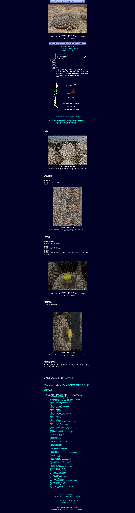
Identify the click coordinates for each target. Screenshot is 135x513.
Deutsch (70, 48)
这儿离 (67, 378)
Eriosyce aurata (54, 437)
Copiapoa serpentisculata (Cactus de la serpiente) (64, 421)
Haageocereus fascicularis (57, 469)
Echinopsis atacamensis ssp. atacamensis (61, 431)
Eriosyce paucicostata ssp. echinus (59, 450)
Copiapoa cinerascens (56, 403)
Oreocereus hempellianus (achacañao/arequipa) (63, 485)
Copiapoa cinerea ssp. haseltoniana (60, 406)
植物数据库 (62, 495)
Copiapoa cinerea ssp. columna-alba (60, 405)
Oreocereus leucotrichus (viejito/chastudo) (61, 486)
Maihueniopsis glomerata (57, 478)
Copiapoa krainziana (55, 417)
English (59, 48)
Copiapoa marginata (55, 420)
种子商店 (76, 495)
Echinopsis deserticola (56, 435)
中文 (72, 50)
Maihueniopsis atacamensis (57, 473)
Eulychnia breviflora (55, 465)
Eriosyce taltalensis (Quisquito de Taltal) (61, 461)
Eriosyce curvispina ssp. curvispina (59, 440)
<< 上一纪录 (64, 496)
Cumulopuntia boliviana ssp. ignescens (61, 427)
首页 (57, 495)
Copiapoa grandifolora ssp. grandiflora (60, 413)
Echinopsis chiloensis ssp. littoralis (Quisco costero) (64, 433)
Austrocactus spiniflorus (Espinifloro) (60, 398)
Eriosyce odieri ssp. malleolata (58, 448)
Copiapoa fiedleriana (55, 412)
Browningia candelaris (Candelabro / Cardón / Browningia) (66, 399)
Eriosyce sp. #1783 (55, 455)
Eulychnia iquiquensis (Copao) (58, 468)
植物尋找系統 (70, 495)
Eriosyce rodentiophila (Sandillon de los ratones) (63, 452)
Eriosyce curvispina (55, 438)
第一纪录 (57, 496)
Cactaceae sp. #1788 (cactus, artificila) (60, 400)
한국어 (63, 50)
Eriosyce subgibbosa (55, 458)
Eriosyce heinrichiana (56, 445)
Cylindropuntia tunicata (56, 430)
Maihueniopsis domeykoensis (58, 476)
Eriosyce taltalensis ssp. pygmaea (59, 462)
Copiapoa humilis (55, 416)
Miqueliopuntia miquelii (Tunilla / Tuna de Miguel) (63, 480)
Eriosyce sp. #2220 (55, 457)
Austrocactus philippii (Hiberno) (58, 396)
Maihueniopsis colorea (56, 475)
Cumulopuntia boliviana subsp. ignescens (61, 426)
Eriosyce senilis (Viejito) (56, 454)
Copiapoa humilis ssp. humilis (58, 414)
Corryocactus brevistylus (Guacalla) (59, 424)
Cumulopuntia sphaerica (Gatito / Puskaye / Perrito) (64, 428)
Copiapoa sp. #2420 (55, 423)
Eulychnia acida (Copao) (57, 464)
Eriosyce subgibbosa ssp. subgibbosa (60, 459)
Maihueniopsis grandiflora (57, 479)
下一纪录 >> (71, 496)
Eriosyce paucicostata (56, 451)
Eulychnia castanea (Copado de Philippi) (61, 466)
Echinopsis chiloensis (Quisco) (58, 434)
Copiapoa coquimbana (56, 407)
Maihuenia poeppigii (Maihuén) (58, 471)
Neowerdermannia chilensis (57, 482)
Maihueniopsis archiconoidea (58, 472)
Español (64, 48)
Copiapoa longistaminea (56, 419)
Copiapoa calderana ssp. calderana (60, 402)
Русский (76, 48)
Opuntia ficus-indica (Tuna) (57, 483)
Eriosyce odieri (54, 447)
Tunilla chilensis (54, 487)
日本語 (68, 50)
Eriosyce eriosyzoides (56, 444)
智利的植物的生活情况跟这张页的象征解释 (67, 117)
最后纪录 (78, 496)
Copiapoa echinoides (56, 410)
